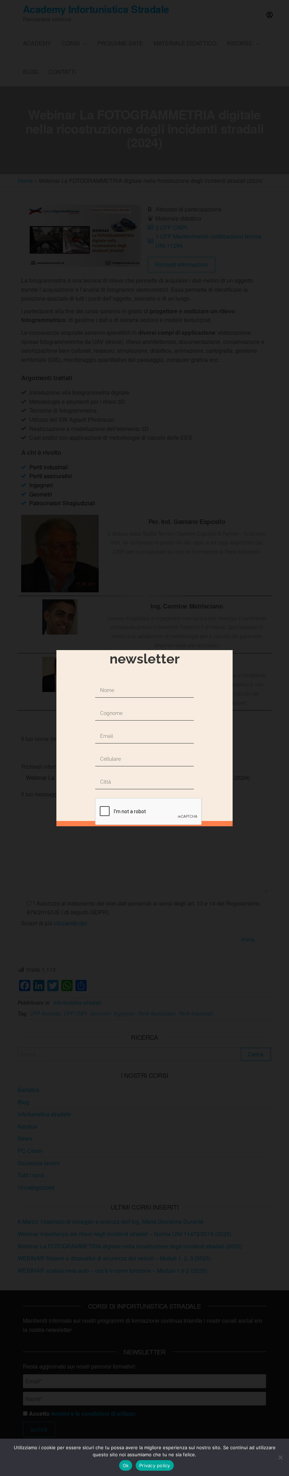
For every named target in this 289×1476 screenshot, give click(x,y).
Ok (126, 1465)
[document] (144, 738)
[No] (280, 1457)
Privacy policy (154, 1465)
